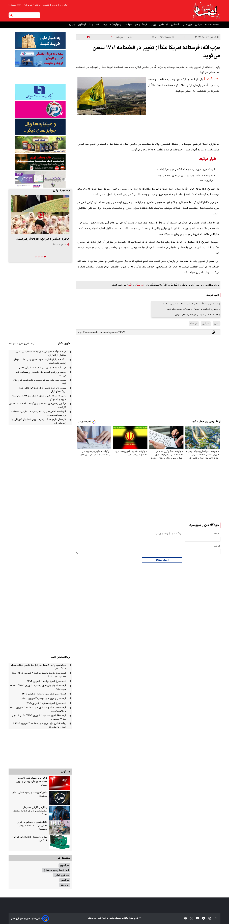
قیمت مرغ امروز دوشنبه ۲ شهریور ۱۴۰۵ (46, 681)
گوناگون (82, 24)
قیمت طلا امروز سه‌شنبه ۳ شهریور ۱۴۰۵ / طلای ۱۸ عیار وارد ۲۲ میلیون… (39, 717)
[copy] (213, 332)
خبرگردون (64, 865)
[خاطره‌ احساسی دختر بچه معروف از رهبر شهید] (40, 214)
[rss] (214, 918)
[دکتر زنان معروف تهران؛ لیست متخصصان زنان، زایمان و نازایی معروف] (59, 783)
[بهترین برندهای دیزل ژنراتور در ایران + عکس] (59, 842)
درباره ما (53, 5)
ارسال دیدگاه (162, 560)
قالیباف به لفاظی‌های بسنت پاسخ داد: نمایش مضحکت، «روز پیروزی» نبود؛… (38, 413)
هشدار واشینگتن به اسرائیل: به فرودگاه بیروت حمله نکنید (192, 309)
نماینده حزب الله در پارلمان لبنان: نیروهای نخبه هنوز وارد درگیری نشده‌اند (185, 178)
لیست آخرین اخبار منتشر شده (22, 343)
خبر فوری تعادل (62, 875)
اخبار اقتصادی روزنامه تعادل (56, 870)
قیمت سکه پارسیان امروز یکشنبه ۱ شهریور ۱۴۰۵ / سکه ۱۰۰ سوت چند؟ (37, 687)
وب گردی (65, 772)
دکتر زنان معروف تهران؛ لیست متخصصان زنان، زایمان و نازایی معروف (31, 781)
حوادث (128, 24)
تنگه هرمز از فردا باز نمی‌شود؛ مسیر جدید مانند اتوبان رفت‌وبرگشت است (39, 361)
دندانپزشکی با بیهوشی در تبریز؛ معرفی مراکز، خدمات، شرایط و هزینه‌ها (32, 825)
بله (129, 284)
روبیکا (139, 284)
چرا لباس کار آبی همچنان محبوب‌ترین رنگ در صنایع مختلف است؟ (30, 811)
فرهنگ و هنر (141, 24)
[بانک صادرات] (40, 92)
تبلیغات (46, 5)
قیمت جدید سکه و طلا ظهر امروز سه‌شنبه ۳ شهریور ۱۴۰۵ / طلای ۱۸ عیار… (38, 709)
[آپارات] (184, 918)
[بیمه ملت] (40, 58)
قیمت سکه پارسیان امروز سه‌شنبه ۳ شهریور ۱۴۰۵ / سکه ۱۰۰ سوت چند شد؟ (39, 674)
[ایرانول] (40, 144)
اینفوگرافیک (116, 24)
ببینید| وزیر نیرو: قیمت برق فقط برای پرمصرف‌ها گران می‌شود (40, 373)
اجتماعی (163, 24)
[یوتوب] (196, 918)
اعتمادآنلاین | (211, 79)
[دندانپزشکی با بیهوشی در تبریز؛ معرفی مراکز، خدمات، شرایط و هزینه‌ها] (59, 827)
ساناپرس (65, 880)
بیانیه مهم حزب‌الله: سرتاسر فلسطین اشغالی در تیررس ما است (190, 303)
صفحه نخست (212, 24)
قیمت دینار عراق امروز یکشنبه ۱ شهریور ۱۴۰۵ (44, 694)
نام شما (216, 533)
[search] (11, 15)
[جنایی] (40, 162)
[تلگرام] (202, 918)
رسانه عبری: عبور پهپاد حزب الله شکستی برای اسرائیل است (185, 169)
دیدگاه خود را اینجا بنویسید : (168, 533)
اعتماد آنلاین (101, 918)
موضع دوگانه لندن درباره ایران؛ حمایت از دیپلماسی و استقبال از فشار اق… (40, 353)
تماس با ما (63, 5)
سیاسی (199, 24)
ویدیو (72, 24)
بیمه (105, 24)
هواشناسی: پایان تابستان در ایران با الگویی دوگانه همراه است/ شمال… (38, 666)
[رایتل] (40, 109)
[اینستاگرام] (208, 918)
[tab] (45, 257)
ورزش (154, 24)
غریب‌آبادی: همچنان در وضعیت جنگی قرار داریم (42, 368)
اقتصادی (175, 24)
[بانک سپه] (40, 127)
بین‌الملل (187, 24)
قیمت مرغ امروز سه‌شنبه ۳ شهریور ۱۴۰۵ (46, 703)
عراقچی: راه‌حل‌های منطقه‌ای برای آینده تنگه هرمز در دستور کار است (37, 405)
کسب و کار (94, 24)
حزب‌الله (193, 323)
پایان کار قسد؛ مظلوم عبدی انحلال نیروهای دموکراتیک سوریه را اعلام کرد (39, 397)
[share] (88, 37)
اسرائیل (205, 323)
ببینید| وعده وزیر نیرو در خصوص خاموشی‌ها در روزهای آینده (39, 381)
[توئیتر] (190, 918)
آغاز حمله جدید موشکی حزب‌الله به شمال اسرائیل (196, 314)
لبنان (216, 323)
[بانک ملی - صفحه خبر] (40, 40)
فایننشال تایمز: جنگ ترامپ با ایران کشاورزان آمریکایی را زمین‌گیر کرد (39, 421)
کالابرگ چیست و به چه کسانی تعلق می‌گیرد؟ (29, 794)
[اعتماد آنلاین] (206, 10)
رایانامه (216, 546)
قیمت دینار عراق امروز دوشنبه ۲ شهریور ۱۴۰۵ (44, 698)
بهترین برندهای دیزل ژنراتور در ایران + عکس (29, 838)
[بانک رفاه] (40, 179)
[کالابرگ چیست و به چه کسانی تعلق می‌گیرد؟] (59, 798)
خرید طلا (65, 885)
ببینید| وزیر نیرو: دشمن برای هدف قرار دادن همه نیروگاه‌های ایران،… (42, 389)
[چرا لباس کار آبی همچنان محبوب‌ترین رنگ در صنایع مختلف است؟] (59, 813)
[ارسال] (199, 37)
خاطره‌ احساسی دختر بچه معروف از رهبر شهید (42, 239)
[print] (196, 37)
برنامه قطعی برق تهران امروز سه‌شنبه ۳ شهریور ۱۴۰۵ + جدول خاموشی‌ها (39, 725)
